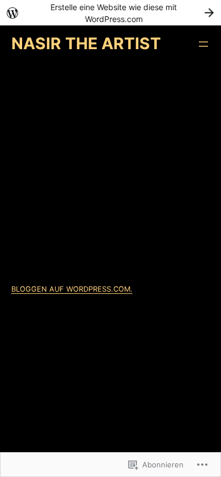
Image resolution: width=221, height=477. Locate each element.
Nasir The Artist (86, 43)
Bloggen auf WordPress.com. (72, 289)
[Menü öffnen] (203, 44)
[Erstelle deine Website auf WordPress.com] (110, 12)
